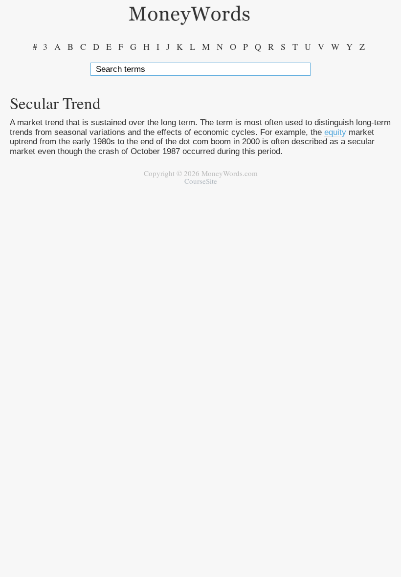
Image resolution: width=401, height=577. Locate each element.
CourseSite (200, 181)
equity (335, 132)
